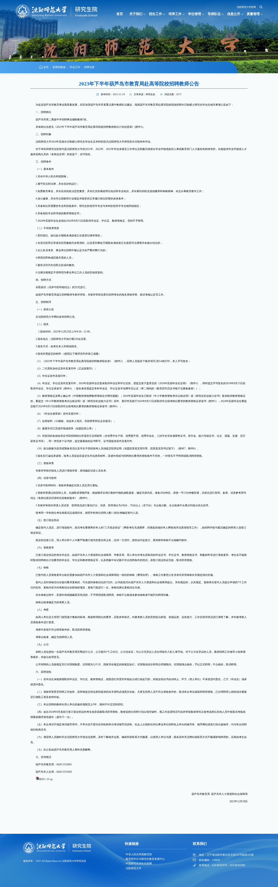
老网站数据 (59, 67)
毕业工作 (75, 67)
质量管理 (253, 14)
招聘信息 (89, 67)
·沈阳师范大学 (133, 868)
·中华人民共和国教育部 (138, 854)
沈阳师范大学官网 (246, 7)
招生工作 (155, 14)
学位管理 (194, 14)
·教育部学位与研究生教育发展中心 (145, 858)
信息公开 (233, 14)
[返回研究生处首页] (57, 6)
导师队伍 (214, 14)
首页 (119, 14)
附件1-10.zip (46, 779)
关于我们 (135, 14)
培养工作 (175, 14)
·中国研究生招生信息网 (138, 863)
